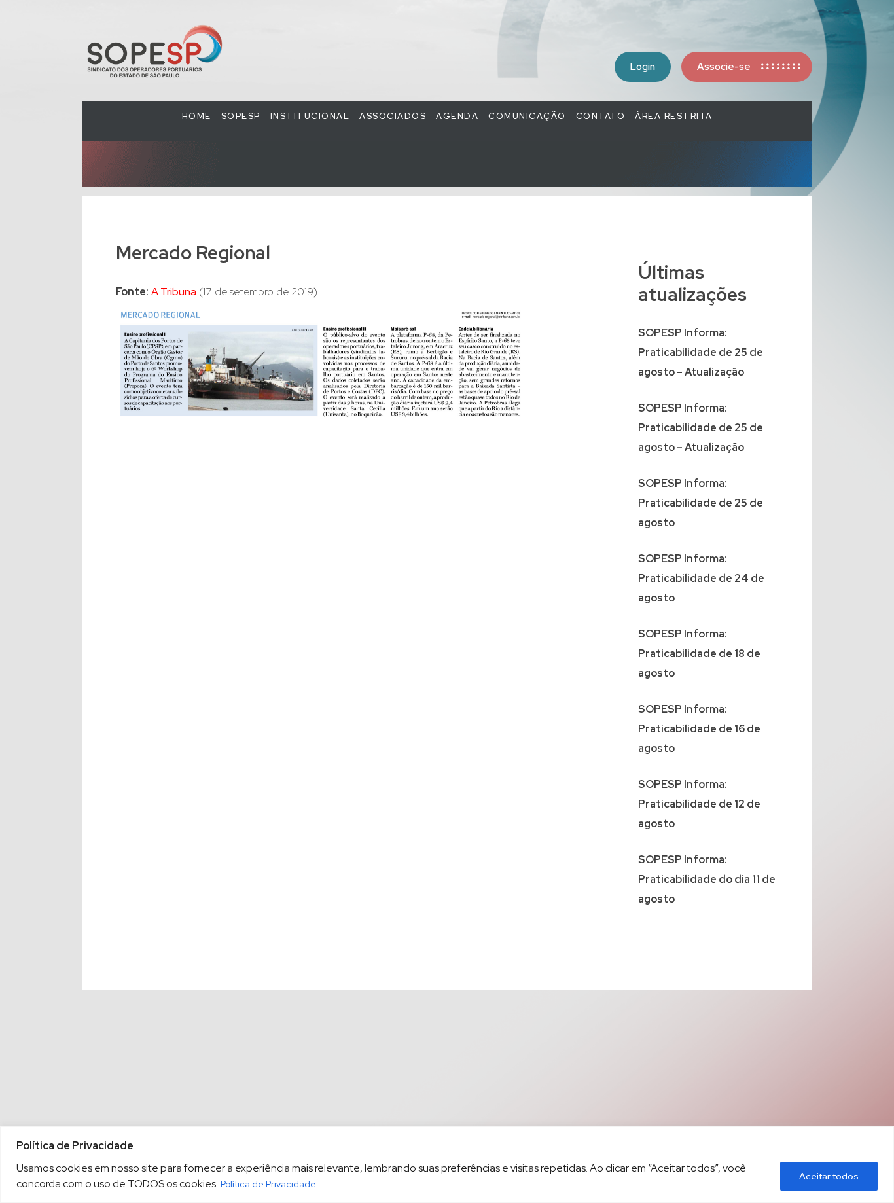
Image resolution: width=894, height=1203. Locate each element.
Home (196, 116)
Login (642, 66)
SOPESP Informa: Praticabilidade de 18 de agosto (699, 653)
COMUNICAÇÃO (527, 116)
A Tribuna (173, 291)
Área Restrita (674, 116)
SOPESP (240, 116)
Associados (392, 116)
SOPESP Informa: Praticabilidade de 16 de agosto (699, 728)
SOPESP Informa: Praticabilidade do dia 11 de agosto (707, 879)
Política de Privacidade (268, 1184)
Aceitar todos (829, 1176)
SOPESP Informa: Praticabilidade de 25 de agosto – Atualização (700, 352)
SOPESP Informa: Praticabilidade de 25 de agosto (700, 503)
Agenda (457, 116)
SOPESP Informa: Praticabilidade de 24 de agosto (701, 578)
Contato (601, 116)
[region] (447, 1164)
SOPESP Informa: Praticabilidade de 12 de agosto (699, 804)
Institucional (310, 116)
